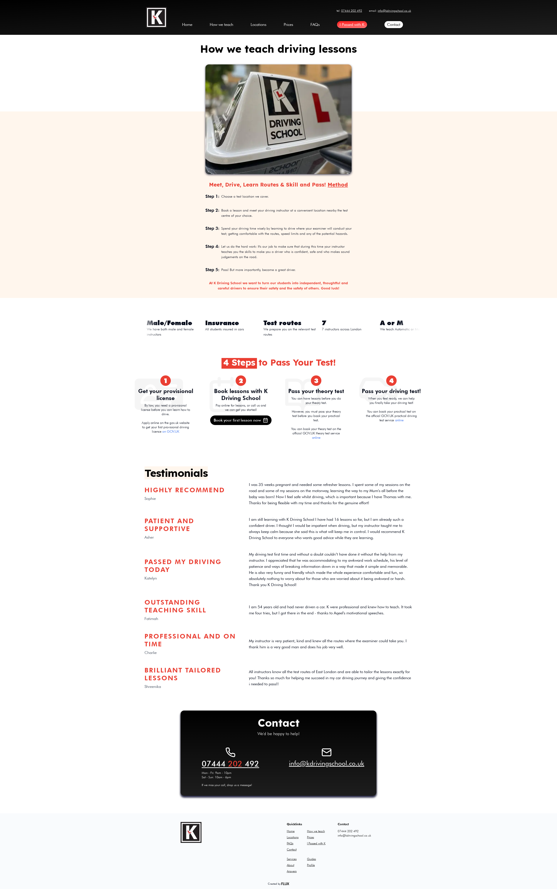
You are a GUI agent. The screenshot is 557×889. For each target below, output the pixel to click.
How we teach (221, 24)
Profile (311, 865)
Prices (288, 24)
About (290, 865)
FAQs (315, 24)
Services (292, 859)
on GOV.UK (170, 431)
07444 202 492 (351, 10)
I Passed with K (352, 24)
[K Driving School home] (156, 17)
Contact (393, 24)
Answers (292, 871)
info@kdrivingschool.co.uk (394, 10)
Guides (311, 859)
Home (187, 24)
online (316, 437)
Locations (258, 24)
